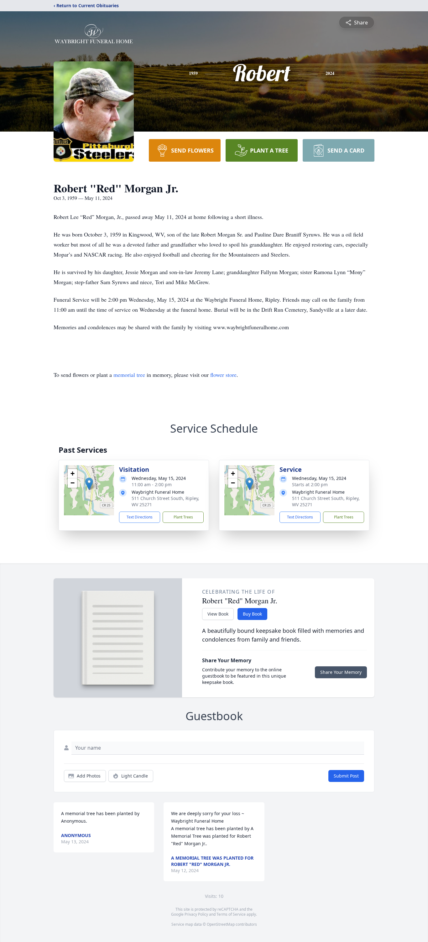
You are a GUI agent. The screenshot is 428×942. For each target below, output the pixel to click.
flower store (223, 374)
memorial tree (129, 374)
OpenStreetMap (221, 924)
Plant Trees (183, 517)
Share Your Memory (341, 672)
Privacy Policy (196, 914)
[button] (89, 483)
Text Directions (140, 517)
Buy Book (252, 614)
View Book (217, 614)
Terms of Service (231, 914)
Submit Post (346, 776)
